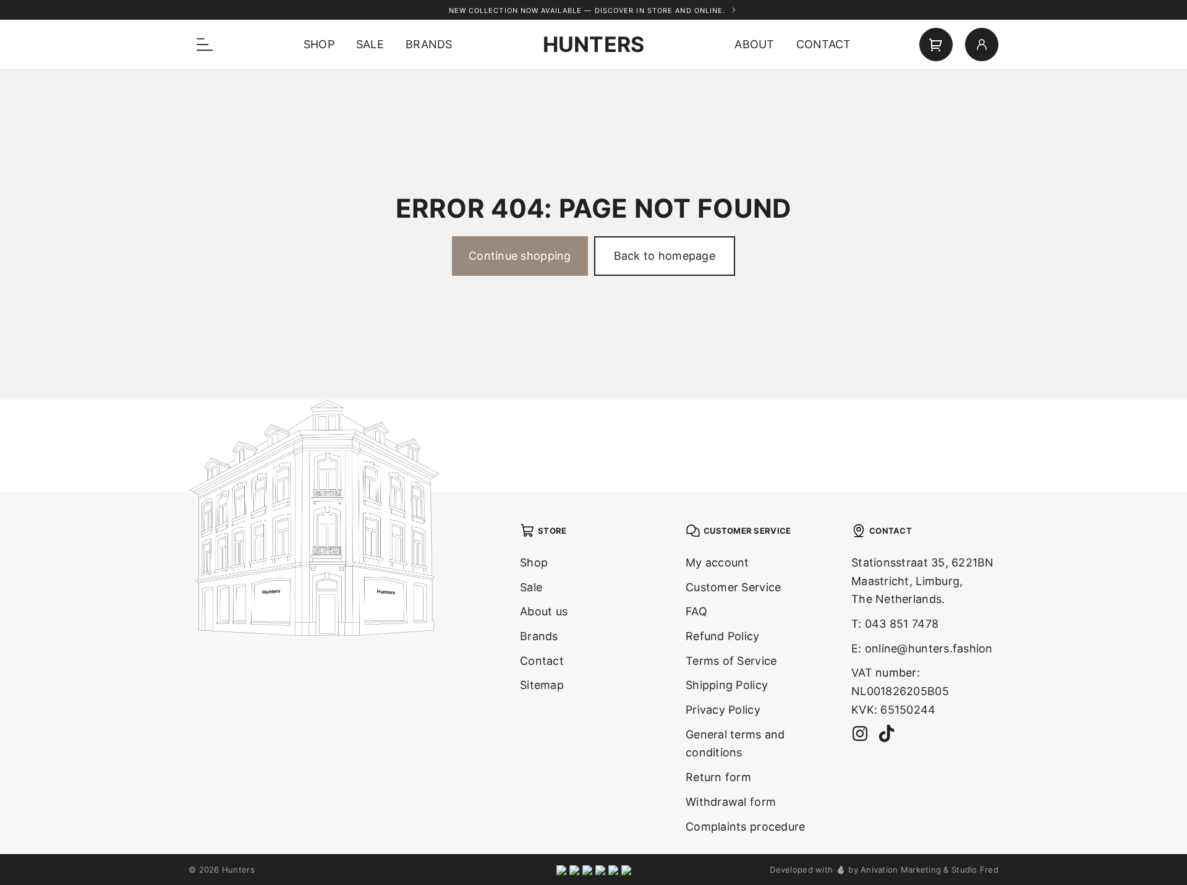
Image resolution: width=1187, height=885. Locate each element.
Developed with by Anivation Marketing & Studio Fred (884, 869)
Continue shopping (520, 255)
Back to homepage (664, 255)
